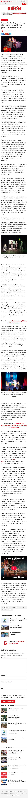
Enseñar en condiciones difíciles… (16, 708)
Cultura (8, 607)
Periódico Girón (22, 607)
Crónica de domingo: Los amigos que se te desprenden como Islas (17, 751)
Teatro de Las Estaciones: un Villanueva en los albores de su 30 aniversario (14, 425)
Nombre (3, 675)
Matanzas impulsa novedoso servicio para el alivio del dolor (18, 620)
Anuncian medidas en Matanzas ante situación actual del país (17, 766)
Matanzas (14, 607)
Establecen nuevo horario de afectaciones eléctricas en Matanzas (17, 780)
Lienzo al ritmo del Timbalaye (15, 633)
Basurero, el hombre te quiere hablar (17, 723)
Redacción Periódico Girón (9, 31)
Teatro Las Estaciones (7, 609)
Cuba (3, 607)
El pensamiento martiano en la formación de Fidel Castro (15, 716)
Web (2, 688)
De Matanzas (4, 20)
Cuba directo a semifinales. (14, 758)
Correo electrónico (6, 682)
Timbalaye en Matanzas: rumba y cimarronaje (17, 626)
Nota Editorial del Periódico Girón (16, 772)
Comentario (4, 657)
